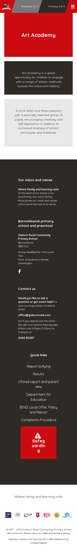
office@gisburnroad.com (34, 315)
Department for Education (38, 396)
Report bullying (38, 366)
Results (38, 374)
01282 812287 (26, 337)
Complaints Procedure (38, 420)
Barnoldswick (57, 539)
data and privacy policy (56, 533)
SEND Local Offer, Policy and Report (38, 409)
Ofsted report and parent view (38, 384)
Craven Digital (38, 542)
